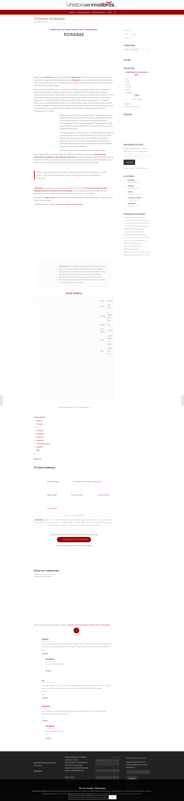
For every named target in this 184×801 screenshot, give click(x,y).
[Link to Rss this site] (178, 4)
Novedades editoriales (135, 235)
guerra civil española (141, 252)
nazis (134, 223)
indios (97, 525)
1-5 (127, 79)
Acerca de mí (127, 30)
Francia (137, 243)
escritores (132, 232)
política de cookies (61, 794)
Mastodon (38, 771)
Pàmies (129, 255)
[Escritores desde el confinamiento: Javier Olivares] (1, 400)
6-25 (127, 82)
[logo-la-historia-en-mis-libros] (92, 5)
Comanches (76, 520)
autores (138, 223)
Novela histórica (72, 30)
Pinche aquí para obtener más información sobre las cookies (88, 797)
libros (143, 223)
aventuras (40, 522)
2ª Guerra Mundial (143, 237)
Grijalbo (135, 237)
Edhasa (127, 243)
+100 (127, 90)
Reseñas (40, 21)
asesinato (132, 252)
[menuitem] (72, 12)
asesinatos (134, 255)
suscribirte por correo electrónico (74, 539)
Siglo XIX (60, 30)
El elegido (131, 180)
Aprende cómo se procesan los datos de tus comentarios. (89, 625)
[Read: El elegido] (125, 181)
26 (104, 777)
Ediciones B (133, 226)
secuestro (90, 525)
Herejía (130, 192)
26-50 (128, 84)
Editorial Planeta (138, 220)
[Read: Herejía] (125, 192)
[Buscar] (114, 12)
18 (100, 774)
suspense (145, 255)
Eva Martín (80, 515)
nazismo (140, 255)
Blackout (131, 186)
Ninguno (129, 92)
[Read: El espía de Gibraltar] (125, 198)
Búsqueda (49, 522)
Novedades (139, 240)
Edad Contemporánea (88, 30)
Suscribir (129, 162)
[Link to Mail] (176, 4)
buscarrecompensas (98, 522)
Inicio (35, 21)
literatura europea (130, 217)
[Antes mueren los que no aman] (182, 400)
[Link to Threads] (167, 4)
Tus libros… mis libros (130, 34)
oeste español (61, 525)
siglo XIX (100, 520)
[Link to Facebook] (173, 4)
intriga (131, 237)
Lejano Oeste (49, 520)
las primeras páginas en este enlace (69, 204)
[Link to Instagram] (161, 4)
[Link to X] (164, 4)
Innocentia (131, 203)
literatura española (62, 520)
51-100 (128, 87)
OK (112, 797)
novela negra (141, 226)
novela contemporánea (63, 522)
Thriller (138, 217)
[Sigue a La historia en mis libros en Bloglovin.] (74, 557)
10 (97, 770)
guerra (138, 232)
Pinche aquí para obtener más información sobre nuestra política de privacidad (117, 794)
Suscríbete (127, 37)
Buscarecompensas (89, 520)
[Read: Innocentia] (125, 204)
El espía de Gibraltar (135, 198)
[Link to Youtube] (170, 4)
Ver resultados (136, 99)
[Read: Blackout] (125, 186)
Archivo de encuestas (131, 106)
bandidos (109, 520)
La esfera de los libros (77, 525)
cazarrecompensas (81, 522)
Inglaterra (128, 246)
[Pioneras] (74, 58)
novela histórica (132, 229)
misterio (132, 243)
